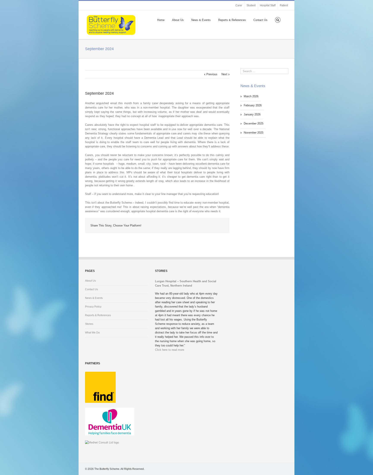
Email (221, 225)
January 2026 (252, 114)
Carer (238, 5)
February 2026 (253, 105)
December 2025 (253, 123)
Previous (211, 74)
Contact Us (260, 20)
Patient (284, 5)
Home (160, 20)
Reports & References (232, 20)
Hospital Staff (267, 5)
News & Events (201, 20)
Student (251, 5)
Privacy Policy (93, 306)
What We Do (92, 332)
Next (224, 74)
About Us (178, 20)
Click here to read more (169, 349)
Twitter (211, 225)
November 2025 (253, 132)
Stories (89, 323)
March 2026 (251, 96)
